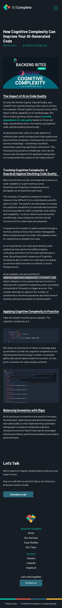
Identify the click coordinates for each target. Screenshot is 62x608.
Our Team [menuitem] (31, 547)
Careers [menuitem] (31, 558)
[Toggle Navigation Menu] (56, 8)
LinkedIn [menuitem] (31, 563)
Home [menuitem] (31, 533)
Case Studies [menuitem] (31, 542)
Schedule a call (18, 494)
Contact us (31, 583)
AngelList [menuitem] (31, 568)
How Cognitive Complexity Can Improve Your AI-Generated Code (29, 36)
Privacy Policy (11, 603)
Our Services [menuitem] (31, 538)
